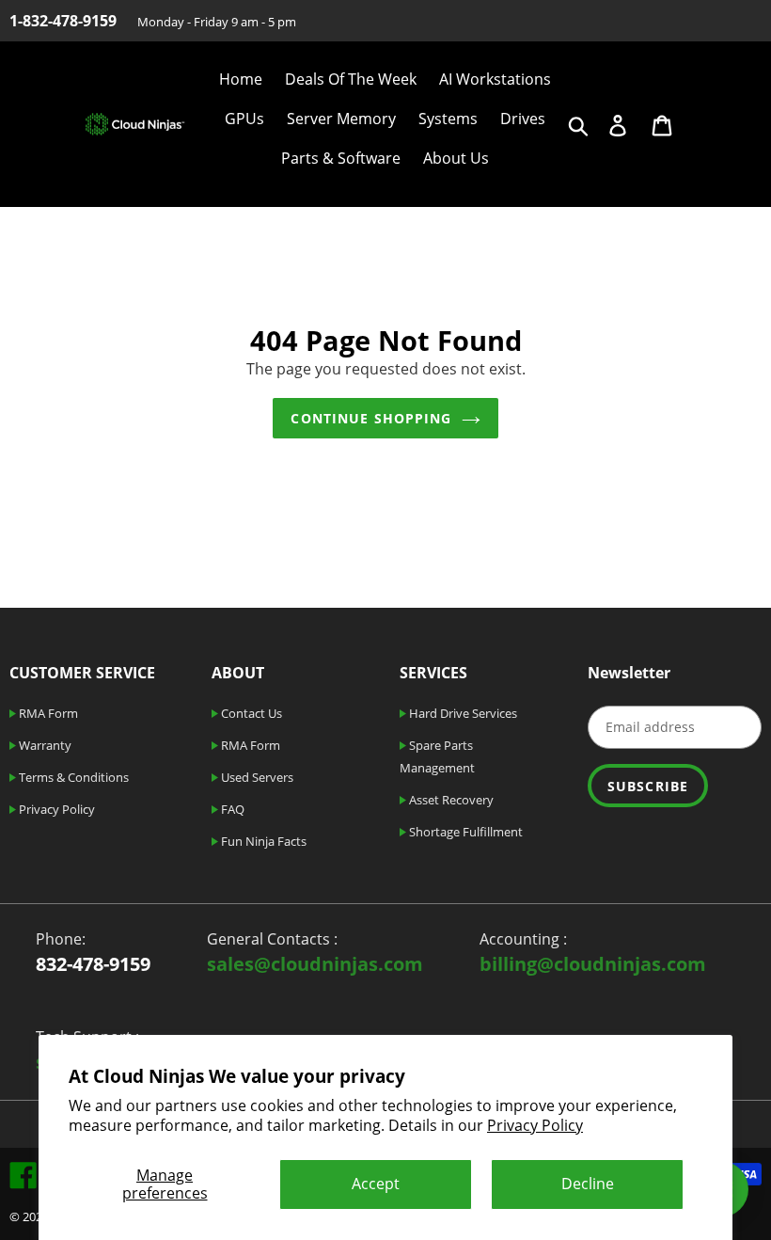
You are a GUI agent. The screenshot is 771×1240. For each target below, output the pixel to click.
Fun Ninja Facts (262, 841)
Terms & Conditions (72, 777)
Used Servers (255, 777)
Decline (587, 1183)
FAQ (231, 809)
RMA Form (47, 713)
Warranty (43, 745)
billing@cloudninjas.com (593, 964)
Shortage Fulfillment (464, 831)
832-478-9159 (93, 964)
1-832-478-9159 (63, 20)
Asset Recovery (450, 799)
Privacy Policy (535, 1125)
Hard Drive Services (461, 713)
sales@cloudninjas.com (315, 964)
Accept (376, 1183)
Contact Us (250, 713)
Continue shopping (371, 418)
